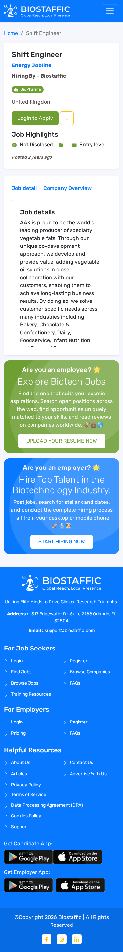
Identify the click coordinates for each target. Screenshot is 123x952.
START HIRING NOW (61, 542)
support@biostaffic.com (70, 630)
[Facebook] (46, 939)
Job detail (24, 188)
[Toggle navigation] (110, 10)
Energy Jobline (31, 65)
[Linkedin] (77, 939)
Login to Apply (35, 118)
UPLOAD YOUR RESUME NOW (61, 441)
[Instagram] (62, 939)
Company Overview (67, 188)
